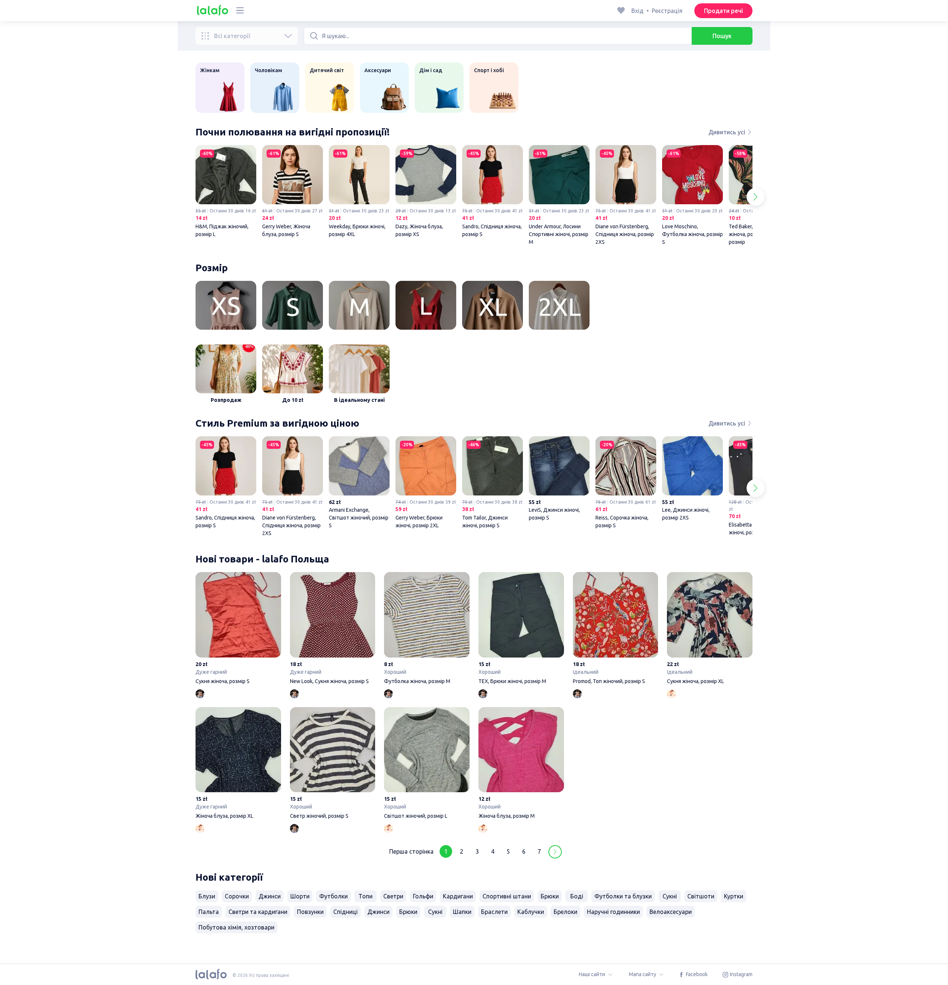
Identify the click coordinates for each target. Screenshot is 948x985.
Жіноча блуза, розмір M (521, 764)
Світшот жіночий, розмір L (427, 764)
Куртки (733, 896)
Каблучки (530, 911)
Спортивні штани (507, 896)
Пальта (208, 911)
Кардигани (458, 896)
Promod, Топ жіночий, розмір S (615, 629)
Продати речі (723, 10)
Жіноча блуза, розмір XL (238, 764)
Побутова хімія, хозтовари (236, 927)
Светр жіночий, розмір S (332, 764)
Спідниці (345, 911)
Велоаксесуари (671, 911)
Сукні (669, 896)
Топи (365, 896)
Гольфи (423, 896)
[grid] (474, 197)
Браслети (494, 911)
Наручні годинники (613, 911)
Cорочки (237, 896)
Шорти (300, 896)
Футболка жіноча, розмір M (427, 629)
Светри (393, 896)
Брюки (550, 896)
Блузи (206, 896)
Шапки (462, 911)
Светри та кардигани (257, 911)
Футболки (333, 896)
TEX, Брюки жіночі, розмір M (521, 629)
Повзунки (310, 911)
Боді (576, 896)
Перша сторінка (411, 851)
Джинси (269, 896)
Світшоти (700, 896)
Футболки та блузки (623, 896)
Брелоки (565, 911)
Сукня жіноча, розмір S (238, 629)
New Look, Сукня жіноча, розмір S (332, 629)
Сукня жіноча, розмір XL (709, 629)
